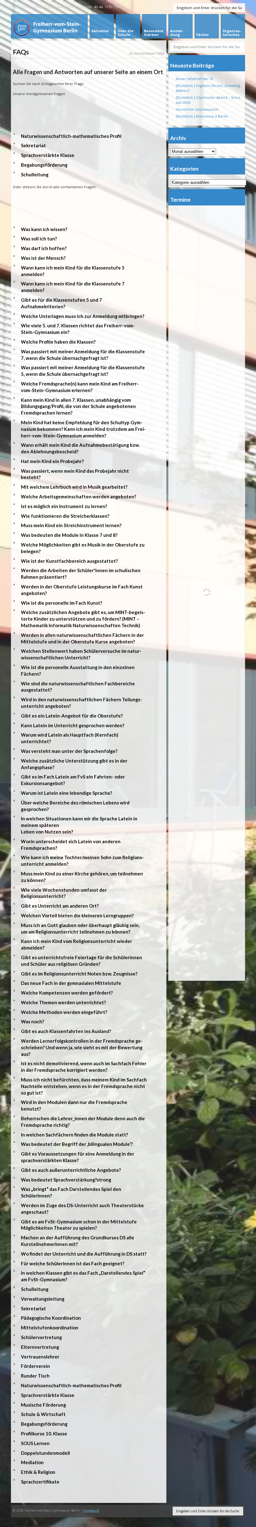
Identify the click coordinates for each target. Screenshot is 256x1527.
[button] (89, 136)
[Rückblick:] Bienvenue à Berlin (202, 116)
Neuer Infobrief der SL (195, 78)
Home (150, 53)
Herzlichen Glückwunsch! (197, 109)
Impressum (91, 1510)
